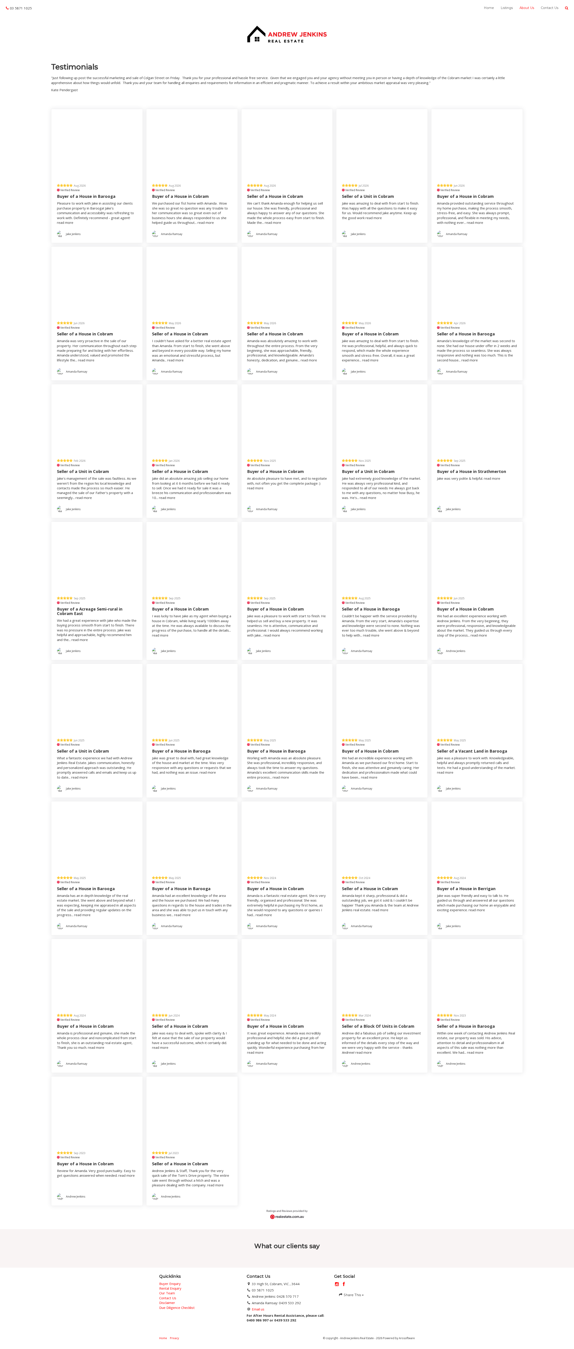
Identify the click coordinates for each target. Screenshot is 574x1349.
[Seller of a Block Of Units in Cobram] (382, 973)
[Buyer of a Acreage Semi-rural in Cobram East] (97, 556)
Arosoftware (407, 1338)
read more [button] (65, 222)
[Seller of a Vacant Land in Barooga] (477, 698)
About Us (527, 8)
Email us (258, 1309)
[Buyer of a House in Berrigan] (477, 835)
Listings (507, 8)
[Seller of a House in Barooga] (477, 281)
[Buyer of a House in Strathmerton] (477, 418)
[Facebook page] (344, 1284)
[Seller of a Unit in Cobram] (382, 143)
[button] (567, 8)
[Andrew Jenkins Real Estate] (287, 33)
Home (489, 8)
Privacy (174, 1338)
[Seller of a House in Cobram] (287, 143)
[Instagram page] (337, 1284)
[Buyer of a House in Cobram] (192, 143)
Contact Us (549, 8)
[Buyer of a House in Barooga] (97, 143)
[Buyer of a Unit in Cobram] (382, 418)
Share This (352, 1295)
